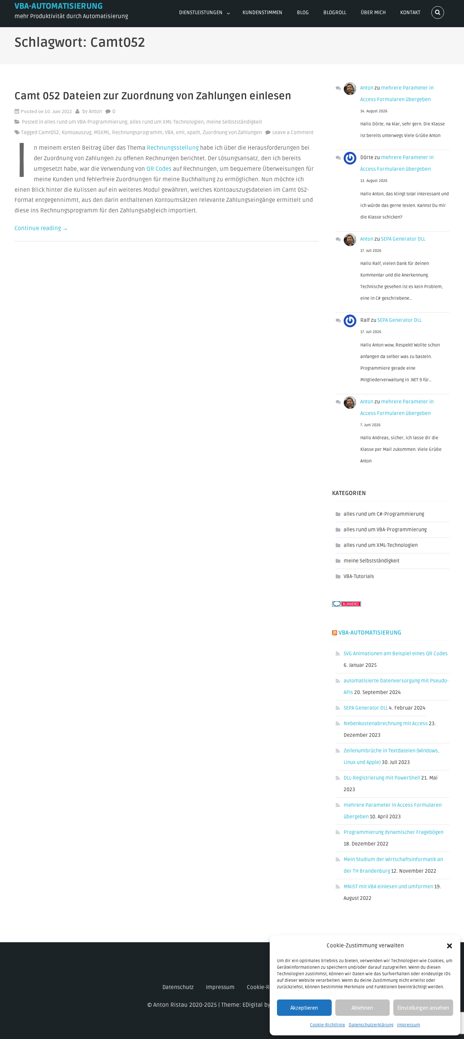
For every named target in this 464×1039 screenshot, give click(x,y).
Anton (95, 111)
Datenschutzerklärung (371, 1025)
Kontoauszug (76, 132)
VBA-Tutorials (359, 576)
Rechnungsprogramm (137, 132)
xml (180, 132)
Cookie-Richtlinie (327, 1025)
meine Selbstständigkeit (234, 122)
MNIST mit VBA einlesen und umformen (388, 887)
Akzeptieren (304, 1007)
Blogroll (334, 12)
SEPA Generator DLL (403, 239)
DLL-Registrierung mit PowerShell (382, 778)
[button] (449, 945)
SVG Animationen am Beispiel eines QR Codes (396, 654)
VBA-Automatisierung (58, 6)
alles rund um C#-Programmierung (384, 514)
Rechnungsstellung (173, 147)
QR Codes (158, 169)
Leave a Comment (293, 133)
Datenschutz (178, 987)
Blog (303, 12)
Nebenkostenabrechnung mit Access (386, 723)
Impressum (408, 1025)
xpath (193, 132)
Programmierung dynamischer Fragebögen (393, 832)
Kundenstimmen (262, 12)
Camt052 (48, 132)
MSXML (101, 132)
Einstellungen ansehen (423, 1007)
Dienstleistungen (201, 12)
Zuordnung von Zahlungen (232, 132)
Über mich (373, 12)
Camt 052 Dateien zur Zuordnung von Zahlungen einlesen (152, 96)
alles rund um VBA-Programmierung (85, 122)
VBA (169, 132)
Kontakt (410, 12)
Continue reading (41, 228)
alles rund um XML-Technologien (167, 122)
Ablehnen (362, 1007)
